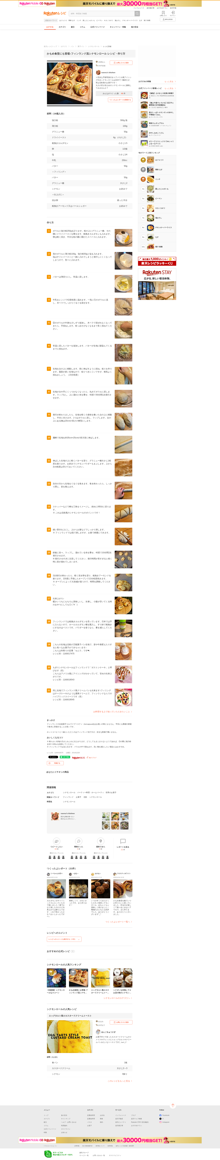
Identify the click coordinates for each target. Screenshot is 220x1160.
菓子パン (81, 46)
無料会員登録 (169, 19)
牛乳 (54, 160)
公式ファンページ (97, 27)
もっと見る (168, 81)
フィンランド (68, 797)
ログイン (173, 15)
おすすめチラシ (162, 8)
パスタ (89, 1122)
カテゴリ (62, 27)
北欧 (85, 797)
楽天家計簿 (150, 8)
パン (72, 46)
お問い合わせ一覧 (99, 1155)
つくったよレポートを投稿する (120, 100)
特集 (45, 1132)
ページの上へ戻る (173, 1105)
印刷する (57, 763)
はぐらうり (63, 20)
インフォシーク (138, 8)
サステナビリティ (115, 1155)
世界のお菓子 (111, 792)
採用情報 (110, 1146)
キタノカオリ (108, 20)
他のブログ (92, 758)
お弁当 (102, 1115)
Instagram (165, 1122)
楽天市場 (173, 8)
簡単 (101, 1119)
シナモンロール (93, 46)
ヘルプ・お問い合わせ (68, 1122)
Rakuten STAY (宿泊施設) (140, 1122)
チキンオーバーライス (130, 20)
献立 (73, 27)
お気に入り (163, 15)
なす (140, 20)
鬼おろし (118, 20)
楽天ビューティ (120, 1122)
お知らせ (64, 1132)
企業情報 (76, 1146)
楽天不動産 (119, 1119)
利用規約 (64, 1125)
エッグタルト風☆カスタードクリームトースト (70, 1016)
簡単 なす (71, 20)
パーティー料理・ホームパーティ (90, 792)
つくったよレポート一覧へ (118, 922)
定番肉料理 (91, 1115)
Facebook (165, 1115)
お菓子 (78, 797)
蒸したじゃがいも (89, 20)
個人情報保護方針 (87, 1146)
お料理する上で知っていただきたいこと (111, 712)
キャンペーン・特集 (118, 27)
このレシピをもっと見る (119, 1081)
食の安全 (134, 27)
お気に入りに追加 (122, 63)
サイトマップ (65, 1119)
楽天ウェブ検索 (136, 1119)
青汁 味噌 (147, 20)
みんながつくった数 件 (114, 93)
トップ (46, 1115)
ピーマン (99, 20)
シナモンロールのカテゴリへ (117, 998)
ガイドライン (65, 1129)
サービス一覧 (84, 1155)
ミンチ (79, 20)
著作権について (100, 1146)
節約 (101, 1122)
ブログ (133, 1115)
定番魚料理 (91, 1119)
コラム (82, 27)
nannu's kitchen (68, 813)
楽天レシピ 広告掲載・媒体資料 (125, 1146)
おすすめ (49, 27)
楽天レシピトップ (50, 46)
